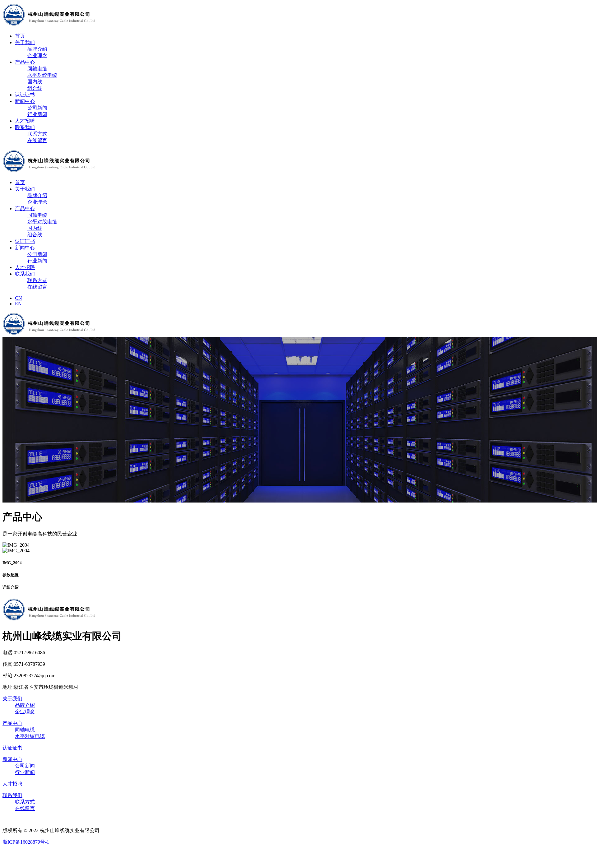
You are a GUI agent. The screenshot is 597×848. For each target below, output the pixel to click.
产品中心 (25, 62)
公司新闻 (37, 107)
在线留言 (37, 140)
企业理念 (37, 55)
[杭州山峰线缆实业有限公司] (49, 25)
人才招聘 (25, 120)
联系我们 (25, 127)
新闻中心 (25, 101)
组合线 (34, 88)
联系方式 (37, 134)
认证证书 (25, 94)
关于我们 (25, 42)
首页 (20, 36)
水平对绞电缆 (42, 75)
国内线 (34, 81)
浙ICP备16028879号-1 (25, 842)
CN (18, 298)
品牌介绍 (37, 49)
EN (18, 303)
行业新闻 (37, 114)
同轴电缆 (37, 68)
